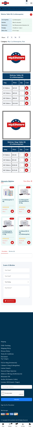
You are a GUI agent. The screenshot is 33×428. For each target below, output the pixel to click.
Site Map (4, 333)
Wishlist (10, 425)
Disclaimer (4, 356)
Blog (2, 327)
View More (27, 181)
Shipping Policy (6, 348)
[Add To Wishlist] (31, 14)
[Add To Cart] (12, 211)
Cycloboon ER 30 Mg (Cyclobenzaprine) (24, 232)
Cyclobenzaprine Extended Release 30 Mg (24, 201)
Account (23, 426)
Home (3, 8)
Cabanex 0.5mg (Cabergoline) (10, 365)
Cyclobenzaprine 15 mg (8, 200)
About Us (4, 319)
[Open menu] (31, 3)
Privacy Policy (5, 351)
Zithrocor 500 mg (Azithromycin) (11, 374)
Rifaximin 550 (5, 376)
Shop (2, 330)
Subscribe (16, 399)
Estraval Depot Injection (8, 371)
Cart (16, 425)
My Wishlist (5, 335)
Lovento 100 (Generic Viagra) (10, 382)
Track (30, 426)
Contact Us (4, 321)
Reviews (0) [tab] (12, 251)
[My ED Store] (5, 3)
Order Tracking (5, 345)
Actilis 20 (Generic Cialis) (9, 379)
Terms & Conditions (7, 354)
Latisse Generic (6, 368)
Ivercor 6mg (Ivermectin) (9, 362)
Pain (8, 8)
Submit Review (10, 301)
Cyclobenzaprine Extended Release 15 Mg (7, 232)
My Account (5, 324)
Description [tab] (4, 251)
